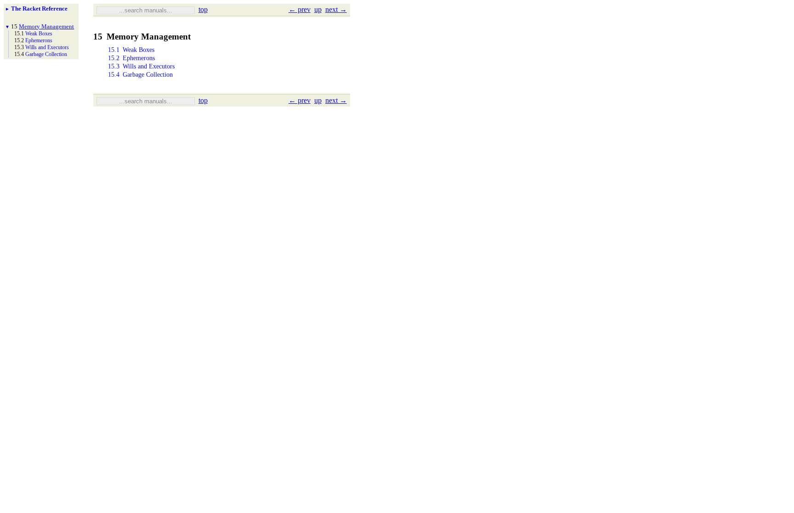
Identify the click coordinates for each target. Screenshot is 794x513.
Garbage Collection (46, 54)
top (203, 9)
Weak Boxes (38, 33)
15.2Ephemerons (131, 58)
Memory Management (46, 26)
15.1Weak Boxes (131, 49)
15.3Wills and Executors (141, 66)
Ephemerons (38, 40)
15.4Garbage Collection (140, 74)
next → (336, 9)
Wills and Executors (47, 47)
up (318, 9)
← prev (300, 9)
